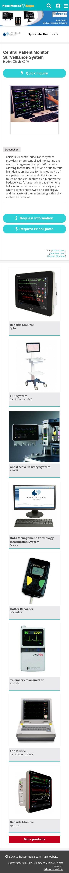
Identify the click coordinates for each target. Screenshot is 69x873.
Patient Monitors (56, 256)
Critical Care (58, 250)
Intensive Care (57, 253)
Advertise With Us (53, 869)
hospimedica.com (30, 856)
